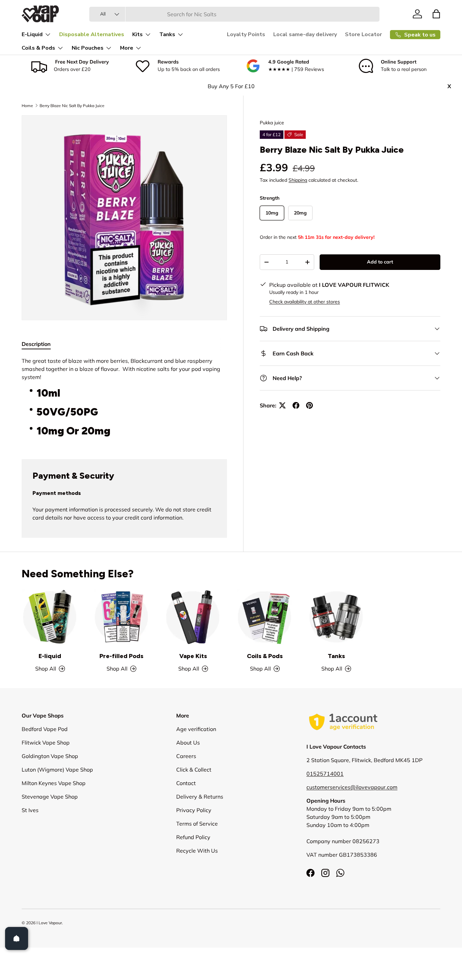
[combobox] (234, 14)
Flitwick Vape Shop (46, 742)
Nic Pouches (87, 48)
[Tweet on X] (282, 405)
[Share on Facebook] (296, 405)
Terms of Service (197, 823)
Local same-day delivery (305, 34)
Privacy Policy (193, 810)
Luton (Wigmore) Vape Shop (57, 769)
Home (27, 105)
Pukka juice (272, 123)
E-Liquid (32, 34)
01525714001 (325, 773)
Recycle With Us (197, 850)
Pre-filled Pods (121, 656)
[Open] (16, 938)
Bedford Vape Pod (45, 729)
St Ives (30, 810)
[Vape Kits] (193, 617)
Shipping (297, 180)
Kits (137, 34)
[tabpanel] (124, 400)
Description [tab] (36, 344)
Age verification (196, 729)
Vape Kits (193, 656)
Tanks (167, 34)
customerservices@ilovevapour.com (351, 787)
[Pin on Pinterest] (309, 405)
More (126, 48)
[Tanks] (336, 617)
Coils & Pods (38, 48)
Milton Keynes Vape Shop (54, 783)
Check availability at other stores (304, 302)
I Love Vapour (49, 922)
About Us (188, 742)
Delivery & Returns (199, 796)
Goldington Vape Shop (50, 756)
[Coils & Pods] (265, 617)
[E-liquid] (50, 617)
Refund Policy (193, 837)
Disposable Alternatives (91, 34)
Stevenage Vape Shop (50, 796)
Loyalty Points (246, 34)
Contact (186, 783)
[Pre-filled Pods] (122, 617)
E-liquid (50, 656)
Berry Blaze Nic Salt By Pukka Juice (72, 105)
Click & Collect (193, 769)
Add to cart (380, 262)
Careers (186, 756)
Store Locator (363, 34)
